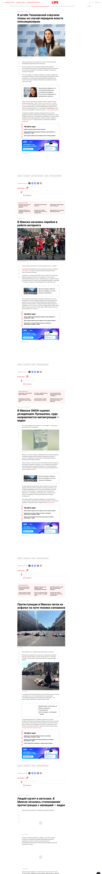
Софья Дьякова (25, 341)
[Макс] (32, 183)
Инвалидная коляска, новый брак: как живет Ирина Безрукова (56, 400)
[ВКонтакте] (38, 183)
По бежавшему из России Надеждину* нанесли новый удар (25, 400)
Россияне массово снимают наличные (40, 205)
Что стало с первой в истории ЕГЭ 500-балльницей (40, 394)
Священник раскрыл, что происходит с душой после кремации (24, 211)
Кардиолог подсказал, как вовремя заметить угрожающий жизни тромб (40, 588)
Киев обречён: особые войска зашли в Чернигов (56, 205)
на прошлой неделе (32, 305)
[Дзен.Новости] (29, 183)
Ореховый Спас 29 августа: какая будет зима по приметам (25, 206)
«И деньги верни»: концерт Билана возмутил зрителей (40, 399)
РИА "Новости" (25, 270)
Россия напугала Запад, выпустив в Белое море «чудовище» (55, 394)
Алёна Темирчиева (26, 760)
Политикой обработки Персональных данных (40, 6)
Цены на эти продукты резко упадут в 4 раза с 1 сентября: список (40, 594)
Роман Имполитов (26, 153)
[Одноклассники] (41, 183)
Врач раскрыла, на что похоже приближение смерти (57, 211)
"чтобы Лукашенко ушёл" (52, 110)
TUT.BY (26, 691)
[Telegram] (35, 183)
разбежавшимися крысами (29, 469)
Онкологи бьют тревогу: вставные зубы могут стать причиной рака (40, 211)
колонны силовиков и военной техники (31, 727)
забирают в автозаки (48, 502)
